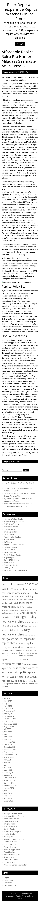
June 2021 (8, 762)
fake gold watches (21, 606)
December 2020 (10, 778)
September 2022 (10, 724)
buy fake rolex (22, 599)
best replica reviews (25, 588)
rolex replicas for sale (31, 653)
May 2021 (7, 765)
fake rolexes (25, 610)
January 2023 (9, 714)
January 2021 (9, 775)
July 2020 (7, 790)
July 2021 (7, 760)
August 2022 (9, 726)
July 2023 (7, 698)
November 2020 (10, 780)
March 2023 (8, 708)
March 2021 (8, 770)
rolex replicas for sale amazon (10, 656)
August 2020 (9, 788)
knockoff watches (13, 630)
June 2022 (8, 731)
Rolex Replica (16, 461)
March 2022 (8, 739)
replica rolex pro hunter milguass (23, 263)
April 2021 (8, 767)
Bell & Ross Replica (11, 524)
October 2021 (9, 752)
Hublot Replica (9, 539)
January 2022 (9, 744)
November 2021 (10, 749)
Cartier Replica (9, 534)
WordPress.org (10, 885)
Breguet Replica (10, 529)
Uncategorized (9, 568)
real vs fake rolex (20, 643)
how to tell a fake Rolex (31, 622)
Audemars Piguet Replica (14, 521)
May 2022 (7, 734)
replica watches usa (28, 650)
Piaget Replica (9, 557)
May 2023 (7, 703)
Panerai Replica (10, 552)
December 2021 (10, 747)
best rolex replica (17, 596)
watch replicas (20, 677)
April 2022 (8, 737)
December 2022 (10, 716)
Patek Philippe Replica (12, 555)
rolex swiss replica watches (14, 660)
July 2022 (7, 729)
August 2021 (9, 757)
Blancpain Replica (11, 527)
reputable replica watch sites (13, 653)
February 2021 (9, 772)
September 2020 (10, 785)
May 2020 (7, 796)
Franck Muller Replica (12, 537)
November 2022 (10, 719)
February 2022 (9, 742)
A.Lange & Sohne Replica (13, 519)
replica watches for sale (19, 647)
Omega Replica (10, 550)
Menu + (20, 44)
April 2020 (8, 798)
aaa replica (8, 584)
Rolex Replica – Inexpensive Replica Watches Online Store (20, 11)
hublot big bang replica (14, 625)
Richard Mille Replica (12, 560)
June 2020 (8, 793)
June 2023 (8, 701)
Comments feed (10, 883)
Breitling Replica (10, 532)
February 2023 (9, 711)
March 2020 (8, 801)
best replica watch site (14, 592)
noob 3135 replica (30, 635)
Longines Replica (10, 547)
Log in (6, 878)
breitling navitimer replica (17, 598)
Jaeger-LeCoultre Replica (14, 544)
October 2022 (9, 721)
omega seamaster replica (17, 639)
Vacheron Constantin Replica (15, 570)
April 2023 (8, 706)
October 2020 (9, 783)
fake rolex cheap (17, 610)
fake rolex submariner (13, 613)
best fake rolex (20, 584)
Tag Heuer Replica (11, 565)
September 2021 (10, 755)
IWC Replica (8, 542)
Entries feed (8, 880)
